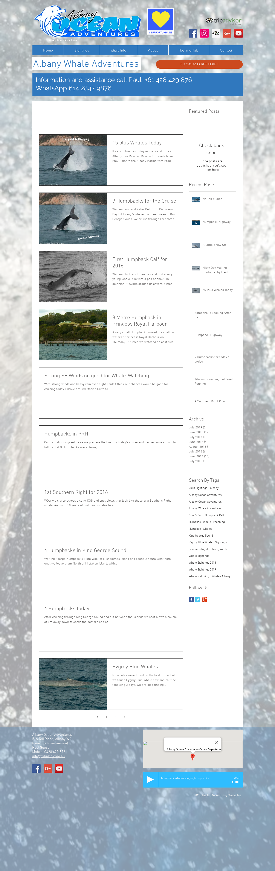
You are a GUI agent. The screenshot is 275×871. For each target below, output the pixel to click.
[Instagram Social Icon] (204, 33)
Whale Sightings (199, 556)
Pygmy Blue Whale (200, 542)
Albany (214, 488)
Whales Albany (221, 576)
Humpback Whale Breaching (207, 522)
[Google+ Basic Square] (204, 599)
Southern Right (198, 549)
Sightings (221, 542)
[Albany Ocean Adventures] (193, 33)
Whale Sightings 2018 (202, 563)
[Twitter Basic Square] (197, 599)
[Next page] (124, 717)
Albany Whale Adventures (205, 508)
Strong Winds (219, 549)
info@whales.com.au (48, 756)
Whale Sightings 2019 (202, 570)
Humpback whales (200, 529)
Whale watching (199, 576)
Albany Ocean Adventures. (205, 502)
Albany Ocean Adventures (205, 495)
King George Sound (201, 536)
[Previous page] (97, 717)
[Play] (150, 779)
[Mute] (233, 782)
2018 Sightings (198, 488)
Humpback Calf (214, 515)
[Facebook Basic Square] (191, 599)
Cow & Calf (195, 515)
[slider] (237, 782)
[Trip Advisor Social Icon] (216, 33)
